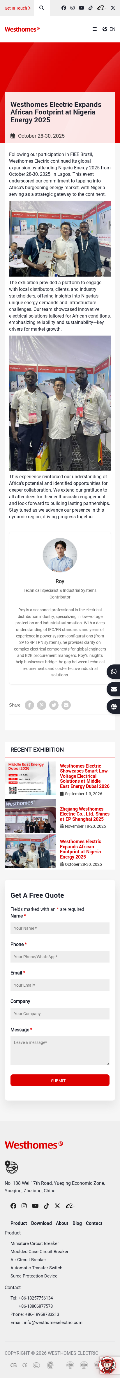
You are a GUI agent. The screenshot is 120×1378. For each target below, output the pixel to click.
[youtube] (81, 8)
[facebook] (63, 8)
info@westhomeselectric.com (53, 1322)
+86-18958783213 (42, 1314)
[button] (107, 1365)
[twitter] (113, 8)
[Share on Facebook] (29, 705)
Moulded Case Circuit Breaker (39, 1251)
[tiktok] (91, 8)
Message (21, 1030)
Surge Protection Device (33, 1276)
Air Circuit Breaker (28, 1259)
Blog (77, 1223)
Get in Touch (16, 8)
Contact (94, 1223)
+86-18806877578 (36, 1306)
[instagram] (72, 8)
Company (20, 1001)
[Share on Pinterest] (41, 705)
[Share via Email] (66, 705)
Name (18, 916)
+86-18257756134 (36, 1298)
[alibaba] (101, 8)
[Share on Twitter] (54, 705)
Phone (18, 944)
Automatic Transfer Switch (36, 1268)
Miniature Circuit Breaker (34, 1243)
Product (18, 1223)
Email (17, 973)
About (62, 1223)
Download (41, 1223)
